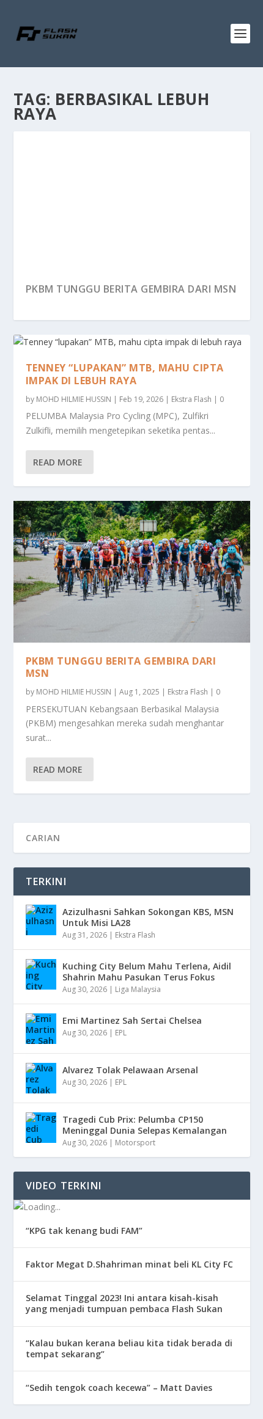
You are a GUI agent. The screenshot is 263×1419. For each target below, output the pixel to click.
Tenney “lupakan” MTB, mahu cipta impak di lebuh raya (125, 374)
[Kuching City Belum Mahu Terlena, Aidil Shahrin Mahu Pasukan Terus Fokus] (41, 974)
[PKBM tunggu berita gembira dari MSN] (131, 572)
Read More (58, 462)
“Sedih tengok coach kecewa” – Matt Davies (119, 1387)
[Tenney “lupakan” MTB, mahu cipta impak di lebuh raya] (131, 342)
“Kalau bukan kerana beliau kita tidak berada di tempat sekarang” (129, 1348)
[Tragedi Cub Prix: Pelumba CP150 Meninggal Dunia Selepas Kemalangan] (41, 1127)
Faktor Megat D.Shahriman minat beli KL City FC (129, 1264)
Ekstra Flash (191, 399)
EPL (121, 1032)
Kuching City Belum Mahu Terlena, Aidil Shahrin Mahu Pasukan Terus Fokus (146, 971)
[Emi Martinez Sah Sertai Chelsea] (41, 1028)
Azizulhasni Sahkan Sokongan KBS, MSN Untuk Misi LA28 (148, 917)
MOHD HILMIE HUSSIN (73, 399)
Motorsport (135, 1142)
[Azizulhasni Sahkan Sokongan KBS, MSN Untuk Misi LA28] (41, 920)
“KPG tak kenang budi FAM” (84, 1230)
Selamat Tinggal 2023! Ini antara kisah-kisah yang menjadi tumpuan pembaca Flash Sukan (124, 1303)
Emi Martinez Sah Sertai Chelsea (132, 1020)
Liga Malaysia (138, 989)
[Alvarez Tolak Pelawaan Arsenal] (41, 1078)
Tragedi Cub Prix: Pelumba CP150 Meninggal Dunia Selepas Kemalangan (144, 1125)
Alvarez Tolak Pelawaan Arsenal (130, 1070)
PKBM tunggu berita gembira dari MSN (106, 289)
